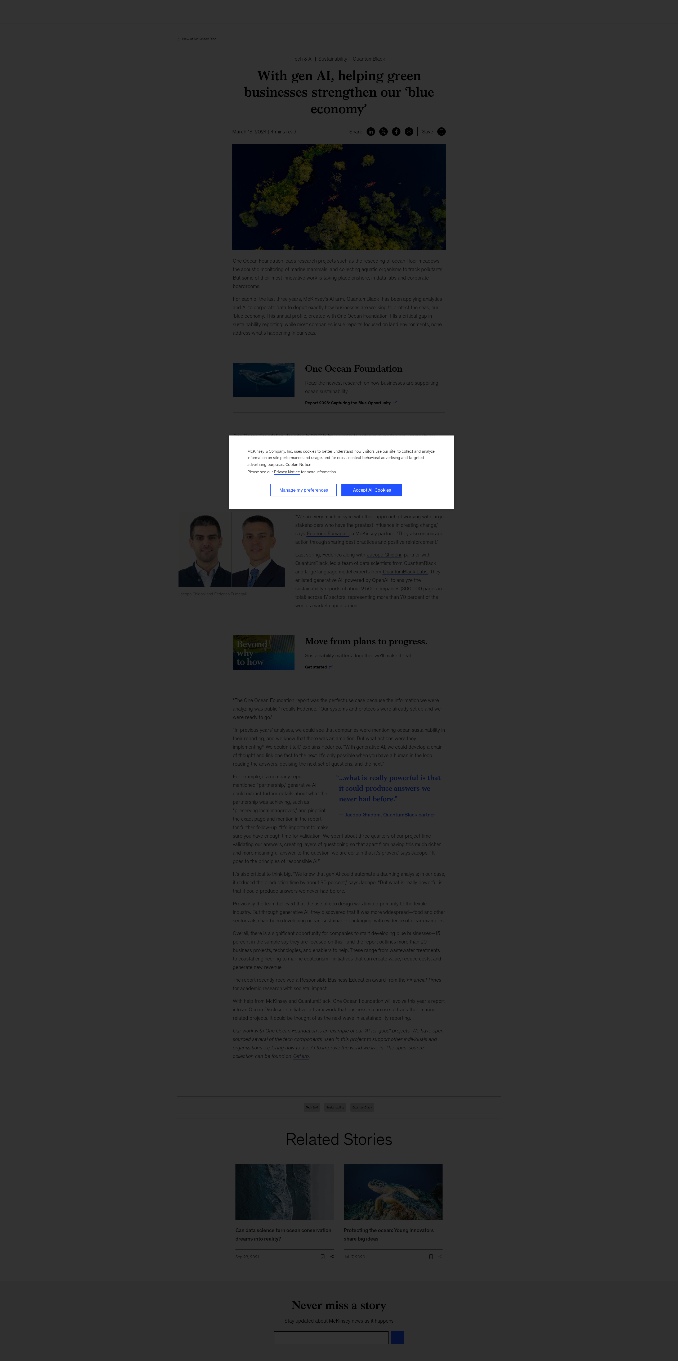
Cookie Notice (298, 464)
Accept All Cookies (372, 490)
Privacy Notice (287, 472)
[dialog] (341, 472)
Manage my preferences (303, 490)
